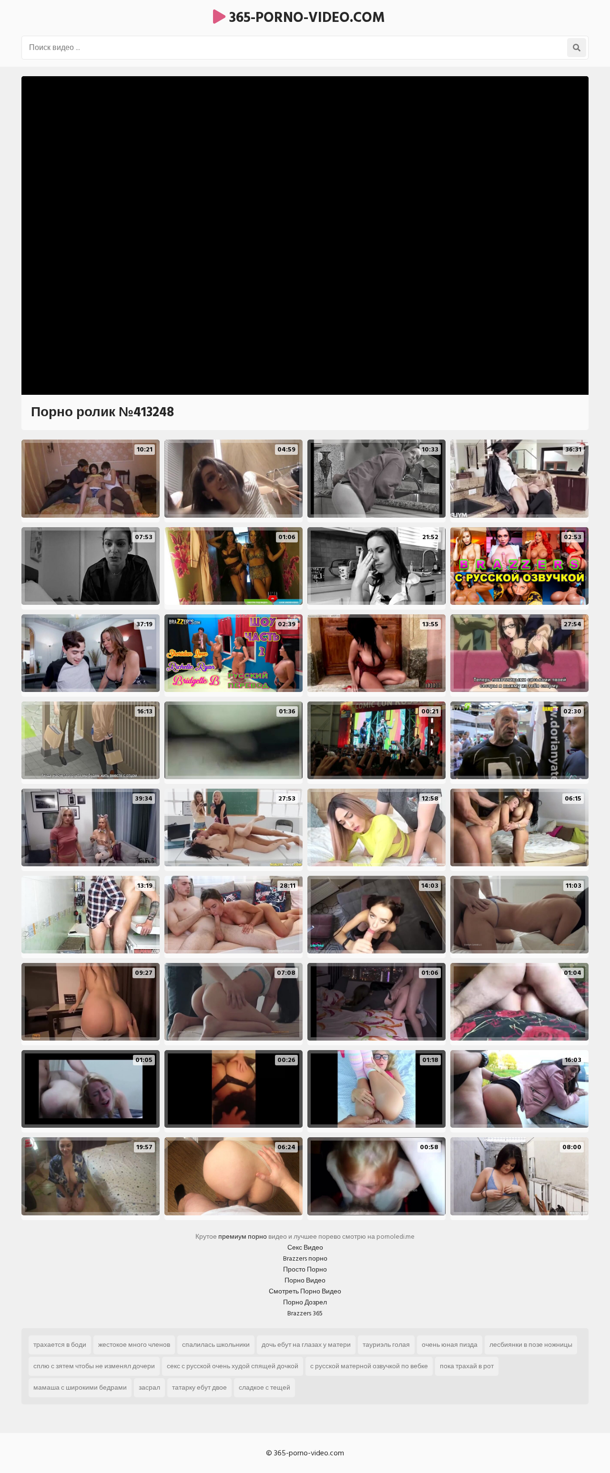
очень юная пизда (450, 1344)
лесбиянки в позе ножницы (530, 1344)
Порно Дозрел (305, 1302)
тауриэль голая (386, 1344)
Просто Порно (305, 1269)
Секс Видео (305, 1247)
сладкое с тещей (264, 1387)
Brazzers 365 (305, 1313)
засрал (149, 1387)
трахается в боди (59, 1344)
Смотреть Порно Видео (305, 1291)
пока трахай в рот (467, 1366)
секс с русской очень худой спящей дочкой (232, 1366)
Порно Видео (305, 1280)
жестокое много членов (134, 1344)
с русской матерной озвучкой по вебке (369, 1366)
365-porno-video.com (305, 17)
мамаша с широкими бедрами (80, 1387)
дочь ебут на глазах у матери (306, 1344)
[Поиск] (576, 47)
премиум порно (242, 1236)
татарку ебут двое (199, 1387)
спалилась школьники (216, 1344)
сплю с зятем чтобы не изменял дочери (94, 1366)
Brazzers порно (305, 1258)
